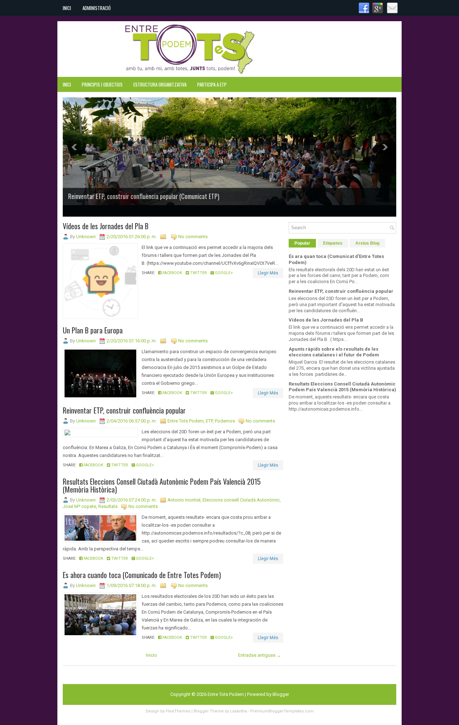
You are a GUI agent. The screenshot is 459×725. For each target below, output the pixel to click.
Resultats (108, 506)
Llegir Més (268, 273)
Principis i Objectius (102, 84)
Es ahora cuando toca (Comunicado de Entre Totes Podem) (142, 575)
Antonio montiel (183, 500)
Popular (302, 243)
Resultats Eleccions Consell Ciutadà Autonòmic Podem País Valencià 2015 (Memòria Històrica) (162, 485)
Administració (96, 7)
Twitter (198, 273)
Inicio (151, 655)
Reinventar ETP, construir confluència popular (124, 410)
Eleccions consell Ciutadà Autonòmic (241, 500)
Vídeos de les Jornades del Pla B (105, 226)
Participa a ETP (212, 84)
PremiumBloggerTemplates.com (282, 711)
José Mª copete (79, 506)
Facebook (171, 273)
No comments (193, 236)
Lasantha (238, 711)
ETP (209, 421)
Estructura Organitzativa (159, 84)
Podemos (225, 421)
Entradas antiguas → (259, 655)
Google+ (223, 273)
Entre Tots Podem (185, 421)
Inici (67, 7)
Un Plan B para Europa (93, 330)
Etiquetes (332, 243)
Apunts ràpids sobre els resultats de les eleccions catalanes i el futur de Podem (334, 352)
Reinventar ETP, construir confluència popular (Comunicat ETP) (143, 196)
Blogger (281, 694)
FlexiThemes (178, 711)
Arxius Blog (367, 243)
